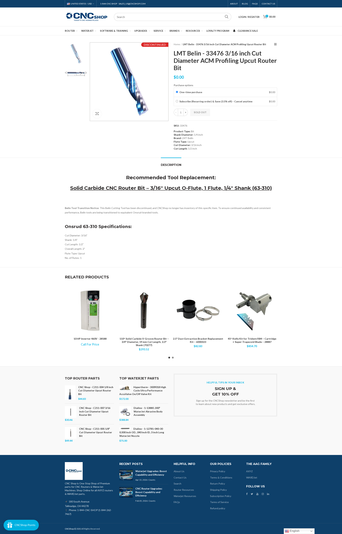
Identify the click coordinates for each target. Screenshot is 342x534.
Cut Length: (181, 148)
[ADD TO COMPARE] (166, 291)
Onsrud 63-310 (81, 226)
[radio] (177, 92)
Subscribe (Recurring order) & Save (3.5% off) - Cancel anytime (216, 101)
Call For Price (90, 344)
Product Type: (182, 131)
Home (177, 44)
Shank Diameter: (183, 134)
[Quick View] (166, 299)
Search (226, 17)
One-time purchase (190, 92)
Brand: (178, 138)
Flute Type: (180, 141)
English (294, 530)
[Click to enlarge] (97, 113)
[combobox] (172, 17)
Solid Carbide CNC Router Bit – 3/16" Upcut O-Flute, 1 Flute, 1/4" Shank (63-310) (171, 188)
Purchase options (183, 85)
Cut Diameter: (182, 144)
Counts (151, 479)
